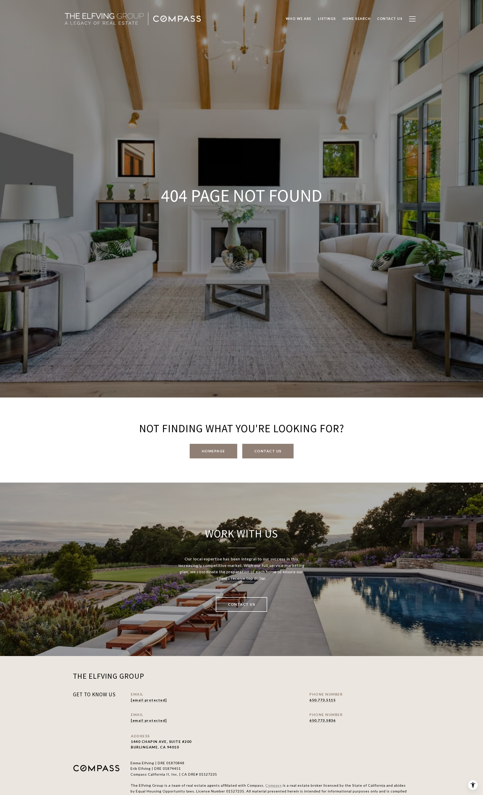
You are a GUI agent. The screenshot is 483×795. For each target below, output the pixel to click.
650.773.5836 (322, 720)
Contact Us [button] (267, 451)
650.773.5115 (322, 700)
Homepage (213, 451)
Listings (327, 19)
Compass (273, 785)
